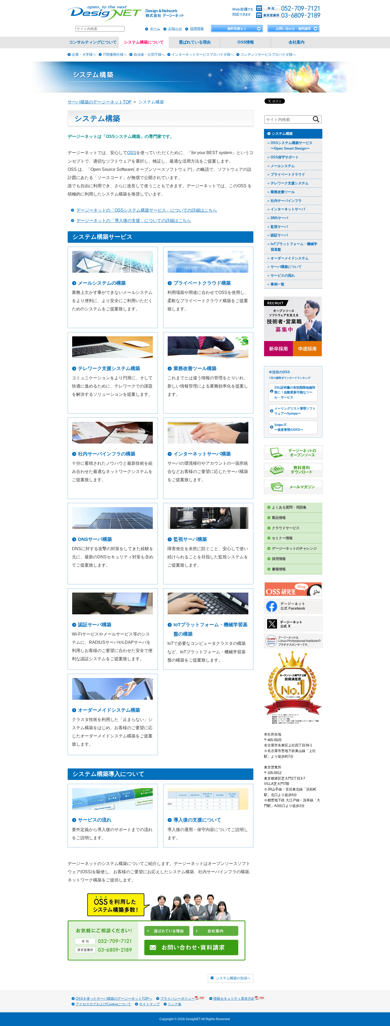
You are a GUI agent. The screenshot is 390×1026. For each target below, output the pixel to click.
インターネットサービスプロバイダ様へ (203, 54)
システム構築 (282, 134)
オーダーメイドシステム (290, 258)
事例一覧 (277, 284)
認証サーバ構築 (94, 624)
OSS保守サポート (285, 157)
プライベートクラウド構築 (202, 283)
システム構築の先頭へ (233, 978)
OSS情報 (245, 42)
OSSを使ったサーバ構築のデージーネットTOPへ (114, 999)
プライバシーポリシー (177, 999)
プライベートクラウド (288, 174)
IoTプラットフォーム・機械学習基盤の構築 (211, 629)
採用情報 (197, 29)
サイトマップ (149, 1004)
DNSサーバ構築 (95, 539)
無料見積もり (236, 29)
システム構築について (144, 42)
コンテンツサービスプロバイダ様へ (268, 54)
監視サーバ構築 (190, 539)
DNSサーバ (279, 218)
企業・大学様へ (84, 54)
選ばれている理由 (195, 42)
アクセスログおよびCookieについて (103, 1004)
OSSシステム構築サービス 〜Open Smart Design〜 (292, 145)
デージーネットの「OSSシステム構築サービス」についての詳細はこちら (146, 210)
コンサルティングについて (93, 42)
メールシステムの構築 (102, 283)
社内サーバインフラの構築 (106, 454)
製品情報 (279, 518)
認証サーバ (279, 235)
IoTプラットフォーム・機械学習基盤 (294, 246)
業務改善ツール (283, 192)
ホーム (155, 29)
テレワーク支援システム (290, 183)
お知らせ (175, 29)
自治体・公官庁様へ (149, 54)
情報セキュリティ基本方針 (234, 999)
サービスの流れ (94, 820)
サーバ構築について (286, 267)
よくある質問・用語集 (289, 507)
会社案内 (297, 42)
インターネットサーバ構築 (202, 454)
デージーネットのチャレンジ (294, 548)
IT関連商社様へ (115, 54)
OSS (131, 152)
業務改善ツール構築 (195, 368)
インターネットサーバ (288, 209)
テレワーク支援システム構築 (109, 368)
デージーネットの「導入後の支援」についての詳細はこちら (133, 220)
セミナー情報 (282, 538)
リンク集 (174, 1004)
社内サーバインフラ (286, 201)
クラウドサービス (286, 528)
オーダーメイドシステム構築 (109, 710)
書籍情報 (279, 569)
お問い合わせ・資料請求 (293, 29)
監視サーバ (279, 227)
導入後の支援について (197, 820)
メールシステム (283, 166)
